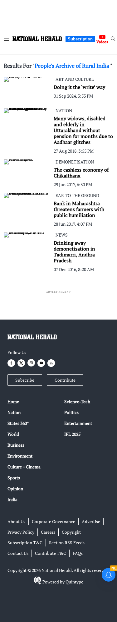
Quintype (74, 582)
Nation (14, 412)
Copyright (71, 532)
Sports (13, 478)
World (13, 434)
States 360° (18, 423)
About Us (16, 521)
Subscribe (24, 380)
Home (13, 401)
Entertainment (78, 423)
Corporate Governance (53, 521)
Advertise (91, 521)
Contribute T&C (50, 553)
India (12, 499)
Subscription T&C (24, 543)
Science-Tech (77, 401)
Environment (19, 456)
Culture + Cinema (24, 467)
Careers (48, 532)
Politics (71, 412)
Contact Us (17, 553)
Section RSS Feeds (67, 543)
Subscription (80, 39)
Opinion (15, 488)
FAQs (78, 553)
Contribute (65, 380)
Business (15, 445)
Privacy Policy (20, 532)
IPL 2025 (72, 434)
